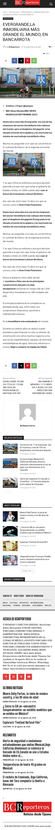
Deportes (7, 789)
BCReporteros (14, 47)
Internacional (14, 12)
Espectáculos (10, 702)
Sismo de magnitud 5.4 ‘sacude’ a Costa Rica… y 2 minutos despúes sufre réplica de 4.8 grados (34, 481)
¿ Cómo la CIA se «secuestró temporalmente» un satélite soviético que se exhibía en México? (35, 530)
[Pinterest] (27, 60)
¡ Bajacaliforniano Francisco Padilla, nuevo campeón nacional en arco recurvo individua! (35, 559)
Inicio (5, 12)
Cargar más (26, 570)
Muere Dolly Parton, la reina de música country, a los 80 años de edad (34, 515)
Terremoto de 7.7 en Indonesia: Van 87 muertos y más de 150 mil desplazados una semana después (35, 447)
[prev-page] (4, 492)
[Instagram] (13, 677)
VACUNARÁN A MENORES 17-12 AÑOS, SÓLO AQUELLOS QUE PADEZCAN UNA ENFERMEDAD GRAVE (41, 387)
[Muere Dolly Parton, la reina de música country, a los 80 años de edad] (10, 516)
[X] (21, 60)
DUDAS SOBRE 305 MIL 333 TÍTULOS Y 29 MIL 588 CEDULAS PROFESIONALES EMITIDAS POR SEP (13, 387)
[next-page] (9, 492)
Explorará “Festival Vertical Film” (34, 542)
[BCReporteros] (4, 47)
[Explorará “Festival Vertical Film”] (10, 546)
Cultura (7, 727)
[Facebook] (14, 60)
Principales (8, 760)
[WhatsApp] (34, 60)
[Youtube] (29, 677)
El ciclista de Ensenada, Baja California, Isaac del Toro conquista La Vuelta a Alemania (25, 780)
